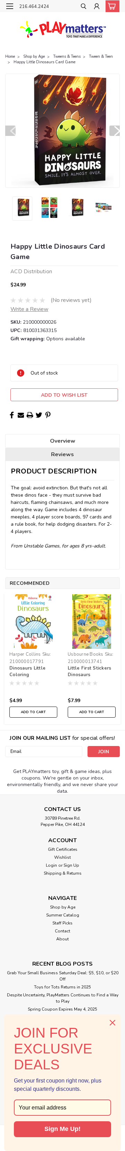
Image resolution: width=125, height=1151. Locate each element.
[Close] (112, 1022)
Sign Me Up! (62, 1128)
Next (114, 131)
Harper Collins (25, 654)
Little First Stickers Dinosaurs (89, 671)
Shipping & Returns (63, 873)
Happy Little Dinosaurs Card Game (44, 62)
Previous (10, 131)
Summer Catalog (62, 915)
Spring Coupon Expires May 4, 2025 (62, 1009)
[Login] (97, 7)
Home (10, 56)
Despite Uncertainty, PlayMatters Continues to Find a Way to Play (62, 998)
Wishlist (62, 857)
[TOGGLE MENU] (9, 6)
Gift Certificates (62, 849)
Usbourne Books (85, 654)
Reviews (62, 454)
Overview (62, 441)
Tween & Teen (101, 56)
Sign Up (71, 865)
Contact (62, 931)
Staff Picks (62, 923)
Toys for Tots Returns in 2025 (62, 987)
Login (51, 865)
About (62, 939)
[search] (84, 7)
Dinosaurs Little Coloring (27, 671)
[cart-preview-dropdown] (111, 6)
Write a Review (29, 309)
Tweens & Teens (67, 56)
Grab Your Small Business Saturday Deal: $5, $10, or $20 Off (62, 976)
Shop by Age (34, 56)
